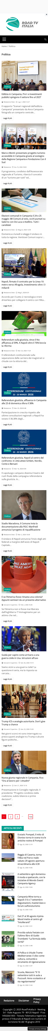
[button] (45, 39)
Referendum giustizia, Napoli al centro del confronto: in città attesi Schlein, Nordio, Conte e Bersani (23, 460)
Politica (7, 86)
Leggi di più (7, 118)
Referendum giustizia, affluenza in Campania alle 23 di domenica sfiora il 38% (24, 402)
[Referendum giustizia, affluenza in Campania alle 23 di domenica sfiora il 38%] (24, 384)
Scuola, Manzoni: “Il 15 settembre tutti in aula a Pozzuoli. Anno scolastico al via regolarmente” (31, 977)
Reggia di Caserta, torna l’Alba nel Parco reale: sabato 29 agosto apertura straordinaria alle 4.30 (31, 859)
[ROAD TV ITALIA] (22, 24)
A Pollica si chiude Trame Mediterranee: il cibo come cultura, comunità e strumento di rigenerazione (31, 957)
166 (30, 816)
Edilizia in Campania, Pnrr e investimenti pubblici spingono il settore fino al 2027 (22, 96)
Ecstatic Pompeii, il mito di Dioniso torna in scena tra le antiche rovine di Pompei (32, 837)
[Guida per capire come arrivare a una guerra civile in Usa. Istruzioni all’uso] (24, 638)
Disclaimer (24, 1000)
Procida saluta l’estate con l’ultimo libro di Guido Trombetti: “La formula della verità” (32, 937)
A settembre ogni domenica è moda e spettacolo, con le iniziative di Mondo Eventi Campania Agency (31, 879)
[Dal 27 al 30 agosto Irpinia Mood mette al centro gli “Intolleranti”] (8, 918)
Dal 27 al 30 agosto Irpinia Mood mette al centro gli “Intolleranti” (30, 919)
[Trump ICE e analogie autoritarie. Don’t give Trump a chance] (24, 701)
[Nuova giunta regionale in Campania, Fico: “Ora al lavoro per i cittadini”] (24, 762)
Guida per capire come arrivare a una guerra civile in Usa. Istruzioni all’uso (20, 656)
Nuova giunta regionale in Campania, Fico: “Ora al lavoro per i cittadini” (23, 779)
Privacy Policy (37, 1001)
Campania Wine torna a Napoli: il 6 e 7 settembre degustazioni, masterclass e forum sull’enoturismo (31, 901)
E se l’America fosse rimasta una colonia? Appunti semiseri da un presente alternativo (24, 598)
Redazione (9, 1000)
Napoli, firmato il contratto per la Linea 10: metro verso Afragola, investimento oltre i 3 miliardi (23, 284)
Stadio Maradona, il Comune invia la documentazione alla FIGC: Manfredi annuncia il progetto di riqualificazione (21, 526)
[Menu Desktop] (4, 39)
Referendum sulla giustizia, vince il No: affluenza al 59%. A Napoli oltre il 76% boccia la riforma (24, 342)
